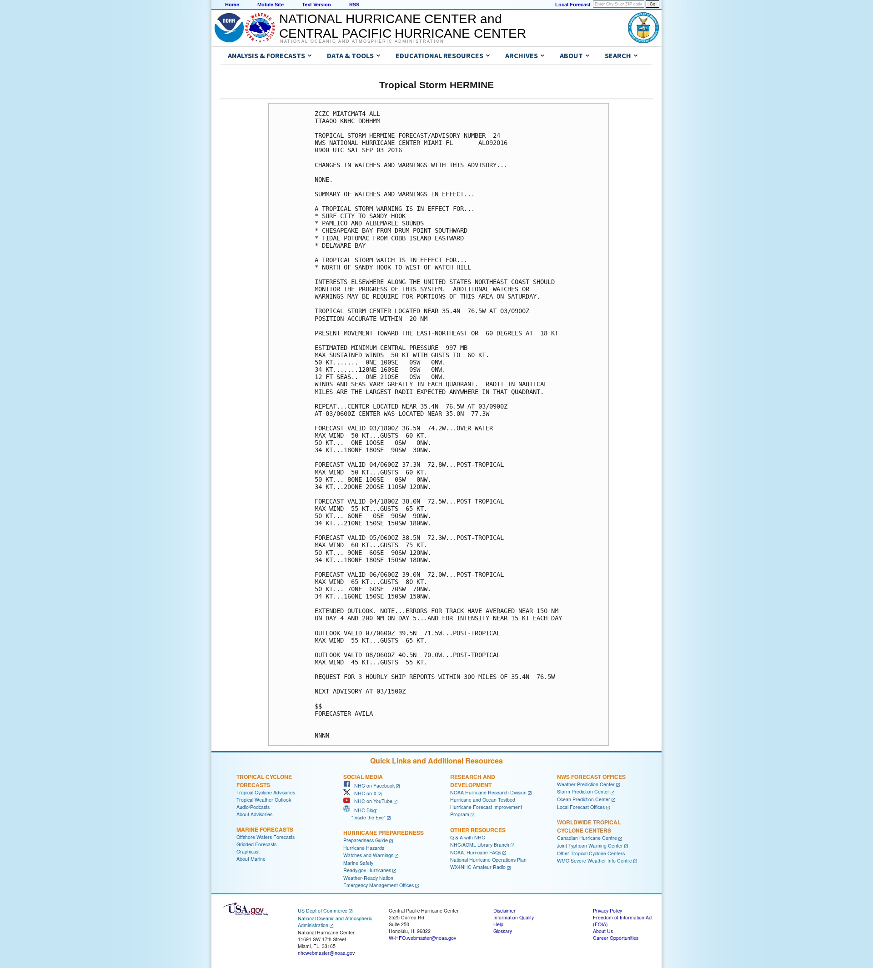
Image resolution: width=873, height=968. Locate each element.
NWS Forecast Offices (591, 777)
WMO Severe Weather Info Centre (594, 860)
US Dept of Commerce (322, 910)
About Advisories (254, 814)
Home (232, 4)
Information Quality (513, 917)
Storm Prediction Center (583, 791)
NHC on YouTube (371, 801)
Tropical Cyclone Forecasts (264, 781)
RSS (354, 4)
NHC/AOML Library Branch (479, 844)
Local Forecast (573, 4)
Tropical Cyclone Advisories (265, 792)
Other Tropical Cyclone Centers (591, 853)
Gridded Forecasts (256, 844)
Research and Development (472, 781)
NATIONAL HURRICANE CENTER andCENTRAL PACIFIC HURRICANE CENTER (402, 26)
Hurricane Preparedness (383, 832)
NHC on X (363, 793)
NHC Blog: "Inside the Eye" (364, 814)
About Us (603, 931)
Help (498, 924)
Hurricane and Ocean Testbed (482, 799)
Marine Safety (358, 862)
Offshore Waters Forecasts (265, 836)
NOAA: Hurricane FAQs (475, 852)
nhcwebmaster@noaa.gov (326, 952)
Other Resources (478, 830)
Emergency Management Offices (378, 885)
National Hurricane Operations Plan (488, 859)
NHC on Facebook (372, 785)
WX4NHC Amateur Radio (478, 866)
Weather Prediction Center (586, 784)
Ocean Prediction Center (583, 799)
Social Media (363, 777)
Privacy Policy (607, 910)
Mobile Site (270, 4)
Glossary (502, 931)
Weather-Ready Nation (368, 877)
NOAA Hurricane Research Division (488, 792)
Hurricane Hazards (363, 847)
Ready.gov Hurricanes (367, 870)
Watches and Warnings (368, 855)
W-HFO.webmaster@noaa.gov (422, 937)
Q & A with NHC (467, 837)
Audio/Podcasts (253, 806)
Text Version (316, 4)
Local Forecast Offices (581, 806)
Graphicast (248, 851)
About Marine (251, 858)
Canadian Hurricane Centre (587, 837)
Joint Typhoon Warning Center (590, 845)
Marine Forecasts (264, 829)
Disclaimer (504, 910)
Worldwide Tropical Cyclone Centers (589, 826)
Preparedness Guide (365, 840)
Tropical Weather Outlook (263, 799)
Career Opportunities (615, 937)
